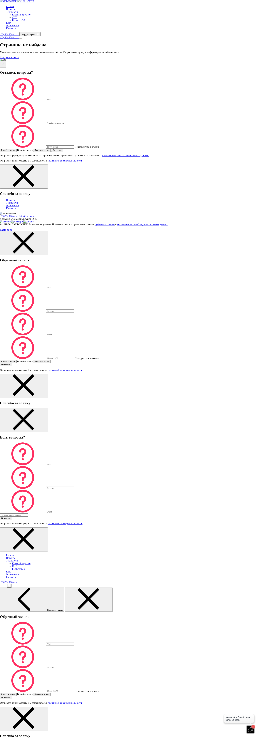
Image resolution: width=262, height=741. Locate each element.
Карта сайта (6, 230)
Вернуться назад (55, 610)
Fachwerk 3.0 (18, 20)
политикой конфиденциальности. (65, 160)
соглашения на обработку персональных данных (142, 224)
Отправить (57, 150)
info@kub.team (26, 216)
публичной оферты (105, 224)
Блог (8, 23)
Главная (10, 6)
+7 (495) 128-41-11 (9, 34)
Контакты (11, 28)
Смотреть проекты (9, 57)
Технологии (12, 12)
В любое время (8, 150)
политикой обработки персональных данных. (125, 155)
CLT (14, 17)
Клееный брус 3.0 (21, 14)
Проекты (10, 9)
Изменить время (41, 150)
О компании (12, 25)
